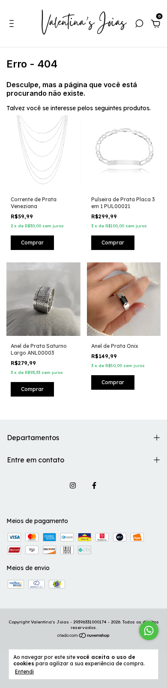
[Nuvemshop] (83, 636)
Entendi (24, 671)
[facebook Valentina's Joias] (94, 485)
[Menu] (13, 25)
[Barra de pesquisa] (139, 25)
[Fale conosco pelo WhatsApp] (148, 630)
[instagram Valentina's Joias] (72, 485)
